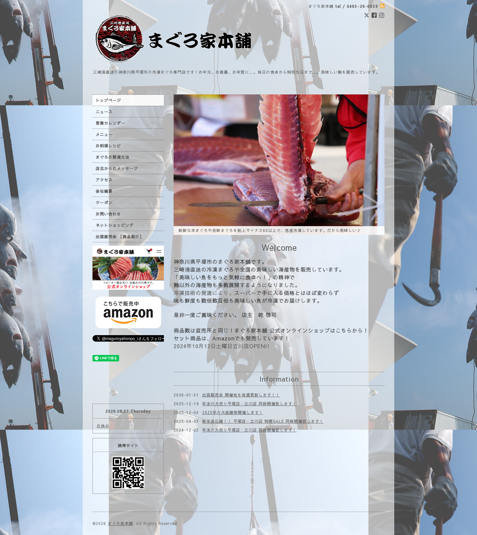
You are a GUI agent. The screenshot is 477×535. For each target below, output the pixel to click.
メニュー (104, 134)
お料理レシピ (108, 145)
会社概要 (104, 191)
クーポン (104, 202)
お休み (103, 425)
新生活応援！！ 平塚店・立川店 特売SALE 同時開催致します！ (263, 420)
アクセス (104, 179)
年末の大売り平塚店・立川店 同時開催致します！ (249, 403)
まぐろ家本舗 (120, 523)
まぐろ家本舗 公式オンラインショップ (282, 329)
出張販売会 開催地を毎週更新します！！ (241, 394)
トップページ (108, 100)
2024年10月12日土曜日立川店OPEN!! (222, 345)
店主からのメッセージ (117, 168)
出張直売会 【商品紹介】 (120, 236)
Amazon (223, 337)
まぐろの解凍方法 (112, 157)
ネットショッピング (115, 225)
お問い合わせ (108, 213)
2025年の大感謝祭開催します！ (232, 411)
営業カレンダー (110, 123)
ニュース (104, 111)
